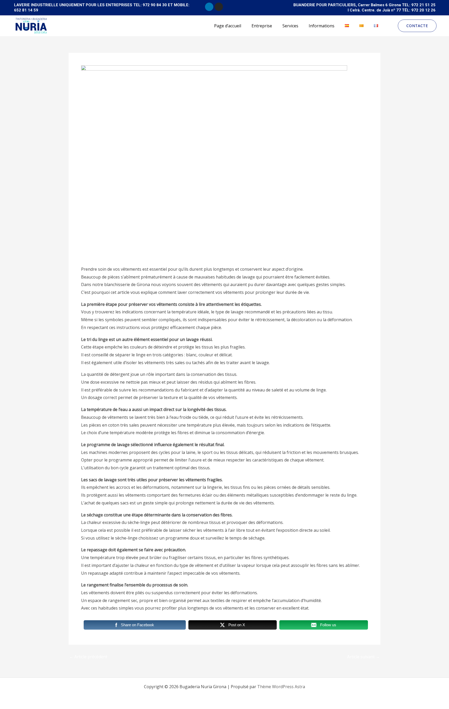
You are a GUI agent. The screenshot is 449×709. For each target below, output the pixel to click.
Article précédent (88, 657)
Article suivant (363, 657)
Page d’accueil (227, 26)
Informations (321, 26)
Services (290, 26)
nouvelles (93, 254)
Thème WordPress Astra (281, 686)
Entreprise (262, 26)
